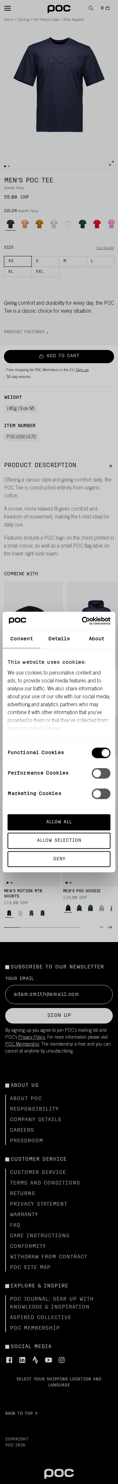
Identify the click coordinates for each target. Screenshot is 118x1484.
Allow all (59, 822)
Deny (59, 858)
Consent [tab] (21, 639)
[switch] (101, 773)
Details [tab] (59, 639)
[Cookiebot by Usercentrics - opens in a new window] (83, 620)
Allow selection (59, 840)
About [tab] (97, 639)
